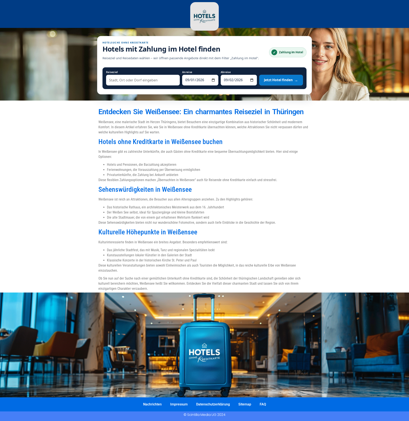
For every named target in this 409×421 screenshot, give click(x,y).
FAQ (263, 404)
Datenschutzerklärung (213, 404)
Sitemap (244, 404)
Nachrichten (152, 404)
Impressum (179, 404)
